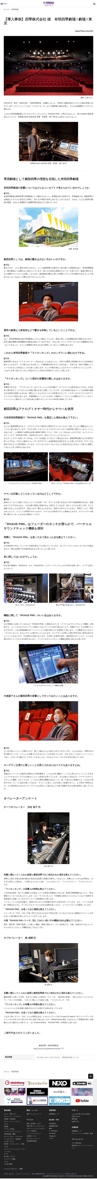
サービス (30, 1120)
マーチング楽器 (9, 1129)
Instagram (52, 1136)
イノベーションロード (34, 1133)
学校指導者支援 (32, 1141)
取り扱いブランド (9, 1156)
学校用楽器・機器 (9, 1134)
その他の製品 (8, 1164)
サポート (75, 1110)
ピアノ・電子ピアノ (10, 1114)
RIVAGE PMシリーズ (70, 1057)
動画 (50, 1128)
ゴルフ (6, 1161)
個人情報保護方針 (38, 1174)
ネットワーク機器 (9, 1159)
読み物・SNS (54, 1120)
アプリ (6, 1154)
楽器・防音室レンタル (34, 1123)
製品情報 (7, 1110)
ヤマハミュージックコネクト (36, 1128)
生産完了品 (75, 1121)
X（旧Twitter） (53, 1131)
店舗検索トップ (77, 1131)
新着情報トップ (54, 1114)
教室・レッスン (32, 1110)
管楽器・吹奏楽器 (9, 1119)
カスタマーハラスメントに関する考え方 (62, 1174)
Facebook (52, 1133)
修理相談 (74, 1119)
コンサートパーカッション (12, 1131)
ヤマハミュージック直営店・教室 (82, 1133)
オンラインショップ (33, 1138)
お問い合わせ (76, 1116)
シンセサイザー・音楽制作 (12, 1139)
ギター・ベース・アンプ (12, 1121)
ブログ (51, 1138)
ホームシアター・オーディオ (13, 1136)
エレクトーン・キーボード (12, 1116)
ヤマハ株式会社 (77, 1143)
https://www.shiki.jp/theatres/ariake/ (47, 1049)
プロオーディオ (9, 1141)
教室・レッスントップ (34, 1114)
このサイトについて (22, 1174)
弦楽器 (6, 1126)
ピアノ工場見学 (32, 1131)
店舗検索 (75, 1127)
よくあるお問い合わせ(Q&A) (81, 1114)
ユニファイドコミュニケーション (14, 1149)
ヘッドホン (7, 1151)
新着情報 (52, 1110)
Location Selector (10, 1169)
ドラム (6, 1124)
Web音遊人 (52, 1123)
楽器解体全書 (53, 1126)
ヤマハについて (77, 1139)
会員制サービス (32, 1136)
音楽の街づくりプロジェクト (36, 1126)
